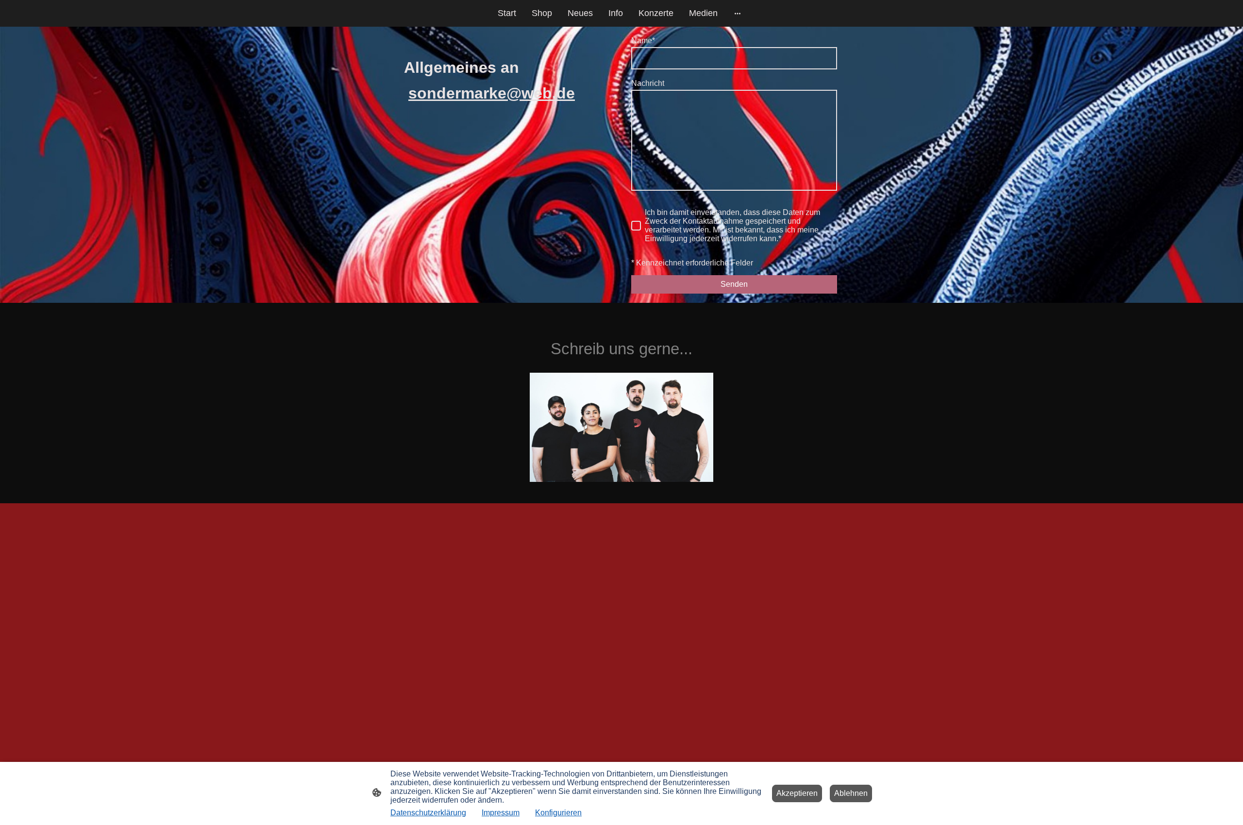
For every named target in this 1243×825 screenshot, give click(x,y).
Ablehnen (851, 793)
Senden (734, 284)
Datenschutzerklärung (428, 812)
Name (643, 40)
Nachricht (647, 83)
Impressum (501, 812)
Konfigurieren (558, 812)
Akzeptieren (797, 793)
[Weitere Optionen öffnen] (737, 13)
